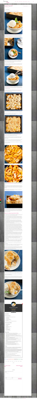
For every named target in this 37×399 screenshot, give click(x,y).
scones (19, 134)
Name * (6, 377)
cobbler (8, 361)
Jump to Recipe (7, 9)
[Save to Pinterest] (9, 359)
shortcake (20, 361)
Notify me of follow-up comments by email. (9, 371)
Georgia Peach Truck (9, 34)
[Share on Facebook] (6, 359)
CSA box (7, 87)
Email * (12, 377)
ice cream (16, 361)
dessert (12, 361)
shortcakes (5, 135)
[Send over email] (19, 359)
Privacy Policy (24, 398)
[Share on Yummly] (12, 359)
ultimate (7, 248)
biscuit (6, 361)
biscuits (17, 134)
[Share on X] (15, 359)
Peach (18, 361)
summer (13, 362)
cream (10, 361)
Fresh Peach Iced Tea (11, 183)
